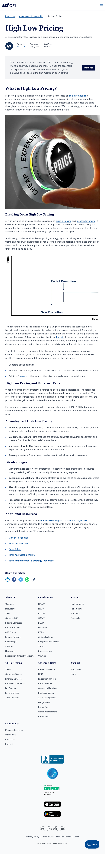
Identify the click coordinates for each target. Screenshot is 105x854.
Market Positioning (18, 537)
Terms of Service (64, 837)
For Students (76, 609)
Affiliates (9, 646)
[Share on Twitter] (20, 581)
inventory (25, 376)
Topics (41, 646)
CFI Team (21, 47)
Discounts (75, 618)
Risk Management (46, 693)
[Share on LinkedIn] (7, 581)
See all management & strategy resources (31, 560)
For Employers (11, 688)
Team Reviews (12, 697)
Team (7, 613)
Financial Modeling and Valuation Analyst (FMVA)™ (65, 520)
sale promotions (77, 95)
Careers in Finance (46, 669)
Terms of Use (47, 837)
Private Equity (44, 707)
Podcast (9, 744)
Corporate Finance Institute (9, 5)
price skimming (63, 221)
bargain (60, 337)
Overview (9, 604)
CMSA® (41, 613)
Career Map (43, 716)
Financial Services (13, 679)
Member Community (14, 730)
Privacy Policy (32, 837)
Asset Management (47, 697)
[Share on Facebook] (14, 581)
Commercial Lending (47, 688)
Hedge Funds (44, 702)
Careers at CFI (11, 618)
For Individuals (77, 604)
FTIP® (41, 632)
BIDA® (41, 623)
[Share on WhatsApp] (27, 581)
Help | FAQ (76, 669)
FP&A (40, 674)
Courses (42, 656)
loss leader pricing (86, 221)
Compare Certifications (48, 641)
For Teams (76, 613)
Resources (10, 739)
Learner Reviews (13, 637)
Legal (73, 674)
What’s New (10, 735)
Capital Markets (45, 683)
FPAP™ (41, 609)
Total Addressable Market (22, 554)
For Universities (12, 693)
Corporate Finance (13, 674)
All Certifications (45, 637)
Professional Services (15, 683)
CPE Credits (10, 632)
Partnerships (11, 641)
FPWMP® (42, 627)
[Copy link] (34, 581)
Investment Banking (47, 679)
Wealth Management (47, 712)
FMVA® (41, 604)
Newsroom (10, 651)
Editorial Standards (13, 623)
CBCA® (41, 618)
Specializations (45, 651)
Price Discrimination (19, 543)
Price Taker (15, 549)
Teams (8, 669)
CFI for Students (12, 627)
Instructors (10, 609)
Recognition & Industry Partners (19, 656)
